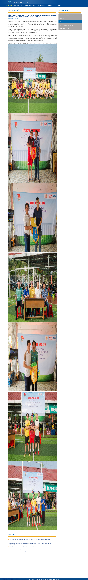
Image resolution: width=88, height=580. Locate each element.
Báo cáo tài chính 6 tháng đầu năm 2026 (18, 549)
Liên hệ (59, 5)
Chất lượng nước (41, 5)
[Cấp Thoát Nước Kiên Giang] (9, 2)
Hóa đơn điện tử (52, 5)
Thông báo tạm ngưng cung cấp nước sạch (19, 546)
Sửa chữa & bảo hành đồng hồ (67, 25)
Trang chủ (9, 5)
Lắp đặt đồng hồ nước (65, 28)
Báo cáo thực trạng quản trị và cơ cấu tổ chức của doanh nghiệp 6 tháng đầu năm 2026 (30, 543)
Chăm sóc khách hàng (29, 5)
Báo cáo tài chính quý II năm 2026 (17, 551)
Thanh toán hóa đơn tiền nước (67, 15)
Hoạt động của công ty (65, 21)
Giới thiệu (62, 18)
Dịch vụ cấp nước (18, 5)
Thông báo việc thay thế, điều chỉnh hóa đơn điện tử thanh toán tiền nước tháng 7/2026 (30, 539)
